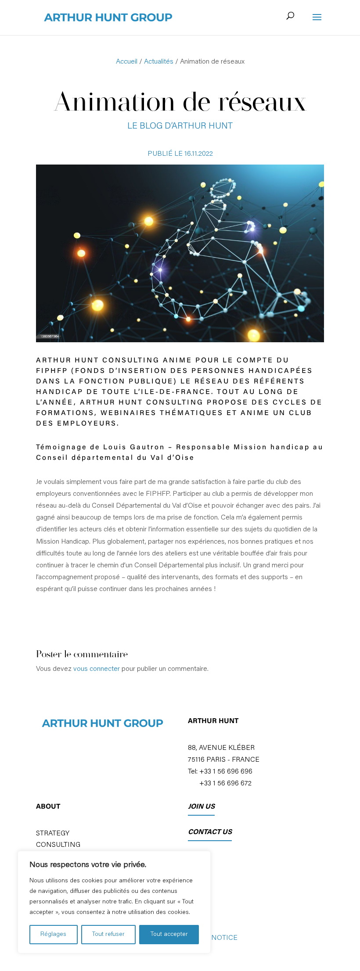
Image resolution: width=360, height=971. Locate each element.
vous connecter (96, 669)
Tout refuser (108, 935)
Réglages (53, 935)
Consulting (58, 845)
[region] (114, 902)
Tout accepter (169, 935)
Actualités (158, 61)
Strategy (52, 833)
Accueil (126, 61)
